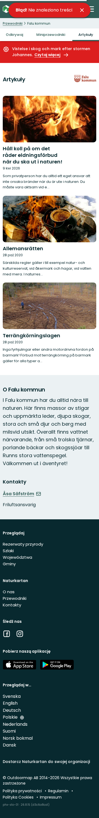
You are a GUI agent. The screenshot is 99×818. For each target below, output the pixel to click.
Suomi (9, 731)
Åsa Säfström (18, 494)
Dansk (9, 745)
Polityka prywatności (23, 791)
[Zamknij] (82, 10)
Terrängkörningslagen (31, 335)
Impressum (51, 797)
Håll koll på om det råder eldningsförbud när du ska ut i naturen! (32, 155)
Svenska (12, 696)
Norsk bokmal (18, 738)
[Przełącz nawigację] (90, 9)
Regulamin (59, 791)
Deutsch (12, 710)
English (10, 703)
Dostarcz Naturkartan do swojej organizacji (46, 761)
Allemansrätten (23, 248)
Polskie (11, 717)
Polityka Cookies (19, 797)
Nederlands (15, 724)
